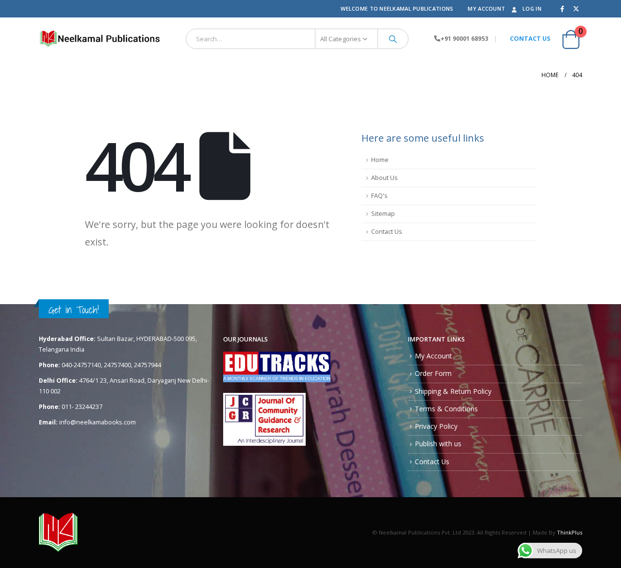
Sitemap (383, 214)
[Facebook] (562, 8)
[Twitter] (576, 8)
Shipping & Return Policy (453, 391)
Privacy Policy (436, 426)
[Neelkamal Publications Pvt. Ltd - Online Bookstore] (99, 39)
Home (380, 160)
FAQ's (379, 196)
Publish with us (438, 443)
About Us (384, 178)
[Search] (393, 39)
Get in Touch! (74, 310)
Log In (532, 8)
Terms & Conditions (446, 408)
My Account (486, 8)
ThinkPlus (569, 532)
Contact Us (386, 231)
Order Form (433, 373)
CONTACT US (530, 38)
